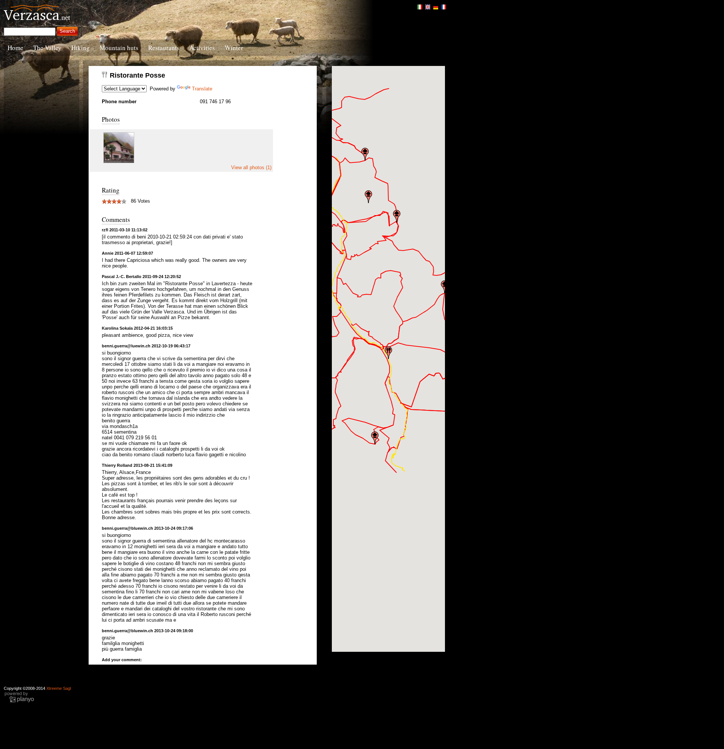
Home (15, 47)
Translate (202, 89)
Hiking (80, 47)
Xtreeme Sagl (58, 688)
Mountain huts (119, 47)
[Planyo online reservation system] (19, 701)
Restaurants (163, 47)
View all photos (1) (251, 167)
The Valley (47, 47)
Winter (234, 47)
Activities (202, 47)
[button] (388, 352)
